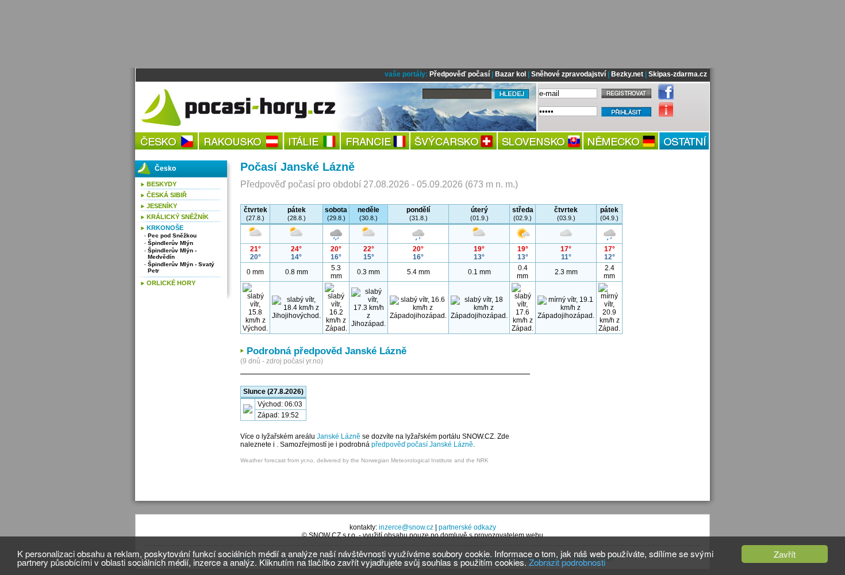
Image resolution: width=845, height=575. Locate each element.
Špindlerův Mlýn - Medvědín (172, 253)
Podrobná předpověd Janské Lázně (326, 351)
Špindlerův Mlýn (170, 243)
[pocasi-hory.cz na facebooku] (663, 97)
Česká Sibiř (167, 194)
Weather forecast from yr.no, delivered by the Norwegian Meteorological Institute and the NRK (364, 460)
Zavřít (785, 554)
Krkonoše (165, 227)
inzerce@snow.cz (406, 527)
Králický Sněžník (178, 216)
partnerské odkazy (467, 527)
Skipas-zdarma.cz (677, 74)
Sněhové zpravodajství (568, 74)
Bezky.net (627, 74)
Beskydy (161, 184)
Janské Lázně (338, 436)
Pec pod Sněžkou (172, 235)
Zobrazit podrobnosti (567, 562)
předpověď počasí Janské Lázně (422, 444)
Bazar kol (510, 74)
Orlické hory (171, 282)
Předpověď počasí (459, 74)
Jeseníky (162, 205)
